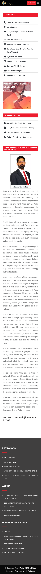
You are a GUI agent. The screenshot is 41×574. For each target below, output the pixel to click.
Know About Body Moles (16, 75)
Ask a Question (12, 27)
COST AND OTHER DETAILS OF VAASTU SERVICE (20, 511)
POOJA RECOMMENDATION (13, 544)
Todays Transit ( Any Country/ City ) (20, 137)
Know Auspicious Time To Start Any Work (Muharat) (20, 50)
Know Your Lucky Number (16, 61)
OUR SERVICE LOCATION (12, 515)
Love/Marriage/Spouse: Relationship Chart (20, 33)
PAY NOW (7, 532)
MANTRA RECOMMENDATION (14, 548)
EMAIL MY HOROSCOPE (12, 466)
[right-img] (17, 95)
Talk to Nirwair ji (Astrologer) (18, 22)
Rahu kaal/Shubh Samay (16, 66)
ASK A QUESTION (10, 462)
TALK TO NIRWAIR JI (11, 458)
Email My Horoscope (14, 40)
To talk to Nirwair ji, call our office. (19, 418)
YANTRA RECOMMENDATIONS (14, 553)
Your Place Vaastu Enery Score (18, 132)
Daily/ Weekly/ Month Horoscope (19, 123)
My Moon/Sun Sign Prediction (18, 44)
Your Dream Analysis (14, 71)
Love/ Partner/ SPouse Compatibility (20, 128)
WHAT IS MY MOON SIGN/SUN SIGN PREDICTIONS (20, 471)
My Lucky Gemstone (14, 57)
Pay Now (31, 3)
